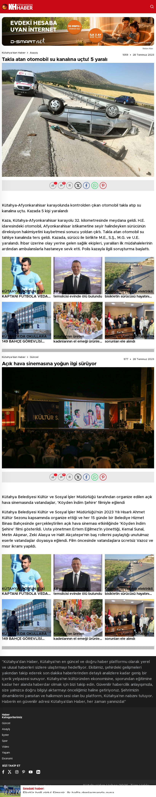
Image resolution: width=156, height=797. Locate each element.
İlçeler (5, 735)
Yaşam (6, 752)
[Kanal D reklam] (78, 31)
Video (5, 747)
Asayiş (34, 53)
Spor (5, 741)
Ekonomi (7, 758)
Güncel (34, 357)
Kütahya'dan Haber (13, 53)
